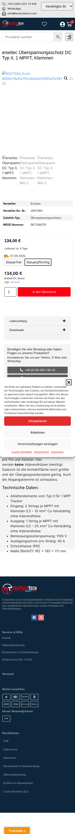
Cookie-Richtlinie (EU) (16, 791)
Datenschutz (41, 451)
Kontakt (6, 638)
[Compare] (53, 24)
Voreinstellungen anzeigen (38, 444)
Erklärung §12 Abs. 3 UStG (17, 659)
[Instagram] (41, 617)
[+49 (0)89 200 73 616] (4, 4)
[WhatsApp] (4, 9)
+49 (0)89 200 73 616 (22, 4)
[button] (69, 382)
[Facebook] (34, 617)
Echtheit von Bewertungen (18, 783)
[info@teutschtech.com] (4, 13)
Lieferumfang (18, 321)
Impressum (57, 451)
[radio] (13, 262)
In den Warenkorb (44, 291)
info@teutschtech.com (22, 13)
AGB (6, 741)
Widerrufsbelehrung (13, 645)
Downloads (16, 330)
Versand (15, 282)
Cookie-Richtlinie (21, 451)
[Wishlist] (44, 23)
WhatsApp (14, 8)
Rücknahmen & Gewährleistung (20, 652)
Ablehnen (37, 432)
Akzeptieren (37, 421)
